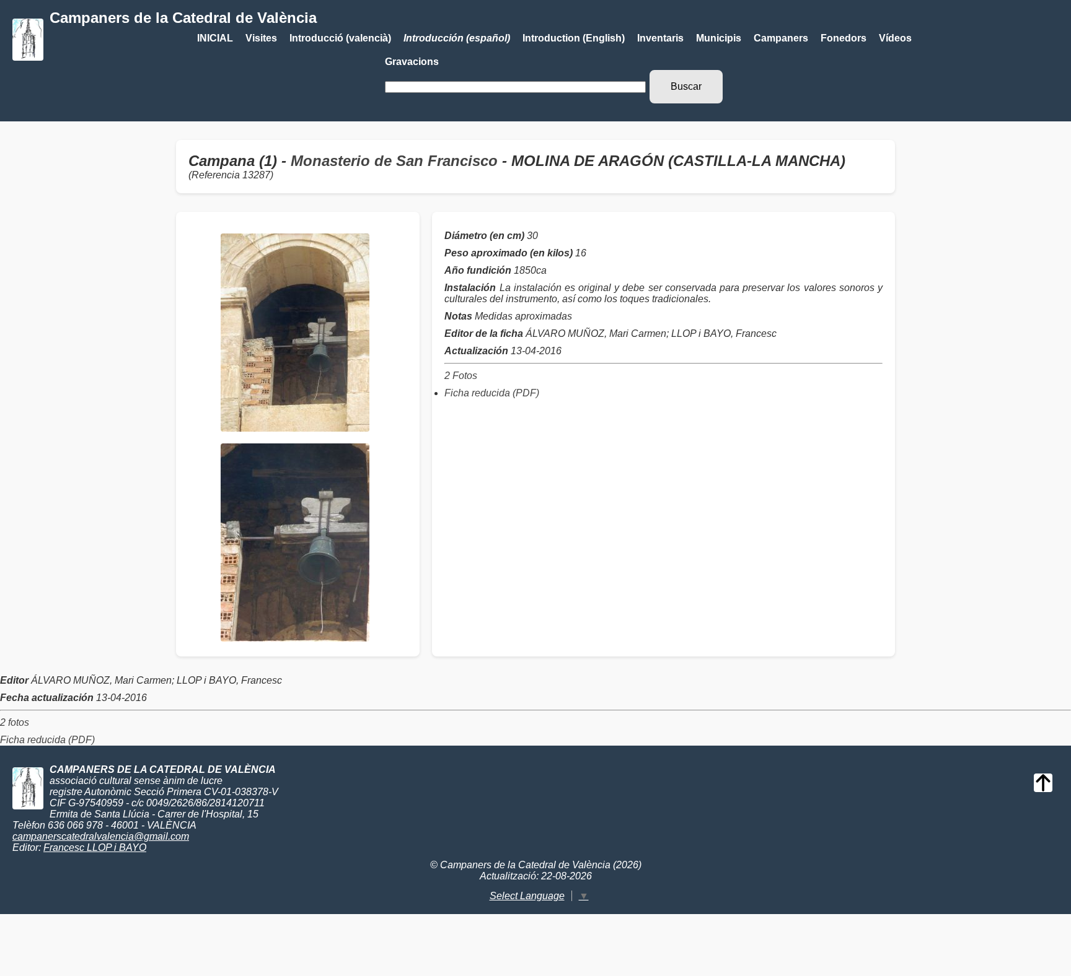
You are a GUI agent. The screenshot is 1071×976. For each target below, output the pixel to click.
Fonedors (843, 38)
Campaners (781, 38)
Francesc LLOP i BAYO (94, 847)
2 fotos (14, 722)
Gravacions (412, 61)
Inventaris (660, 38)
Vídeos (895, 38)
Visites (261, 38)
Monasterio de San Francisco (394, 160)
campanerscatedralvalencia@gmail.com (100, 836)
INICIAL (215, 38)
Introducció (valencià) (340, 38)
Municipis (718, 38)
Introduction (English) (573, 38)
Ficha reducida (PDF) (491, 393)
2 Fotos (460, 375)
